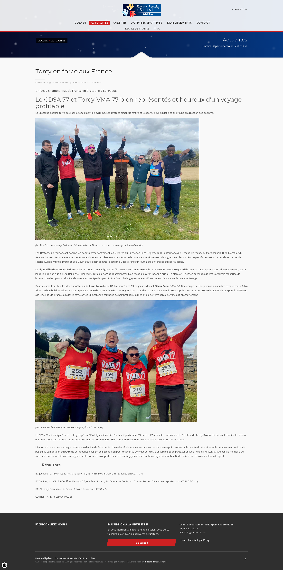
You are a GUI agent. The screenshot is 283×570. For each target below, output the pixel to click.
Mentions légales (43, 558)
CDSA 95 (80, 22)
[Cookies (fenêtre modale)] (4, 565)
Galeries (120, 22)
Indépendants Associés (155, 561)
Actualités (99, 22)
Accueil (42, 40)
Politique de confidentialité (65, 558)
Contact (203, 22)
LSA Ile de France (137, 29)
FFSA (156, 29)
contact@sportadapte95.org (194, 540)
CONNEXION (240, 9)
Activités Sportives (146, 22)
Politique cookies (87, 558)
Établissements (179, 22)
